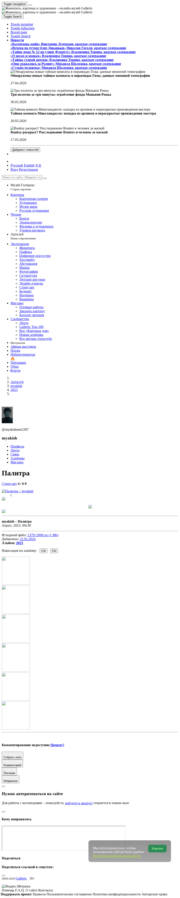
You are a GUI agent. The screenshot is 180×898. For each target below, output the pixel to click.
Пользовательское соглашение (70, 894)
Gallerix (21, 878)
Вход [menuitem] (14, 169)
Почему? (57, 745)
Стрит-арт (9, 484)
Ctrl (43, 550)
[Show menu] (30, 5)
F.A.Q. (20, 890)
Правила (40, 894)
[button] (22, 24)
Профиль (17, 446)
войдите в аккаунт (79, 803)
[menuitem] (38, 165)
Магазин (17, 462)
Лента (15, 450)
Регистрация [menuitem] (28, 169)
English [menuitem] (29, 165)
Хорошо (157, 848)
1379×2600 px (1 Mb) (42, 535)
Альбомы (18, 458)
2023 (19, 543)
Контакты (45, 890)
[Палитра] (17, 491)
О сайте (32, 890)
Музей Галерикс (23, 187)
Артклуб (23, 236)
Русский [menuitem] (17, 165)
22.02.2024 (28, 539)
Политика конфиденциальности (117, 894)
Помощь (8, 890)
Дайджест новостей (25, 149)
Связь (15, 454)
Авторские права (154, 894)
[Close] (45, 178)
